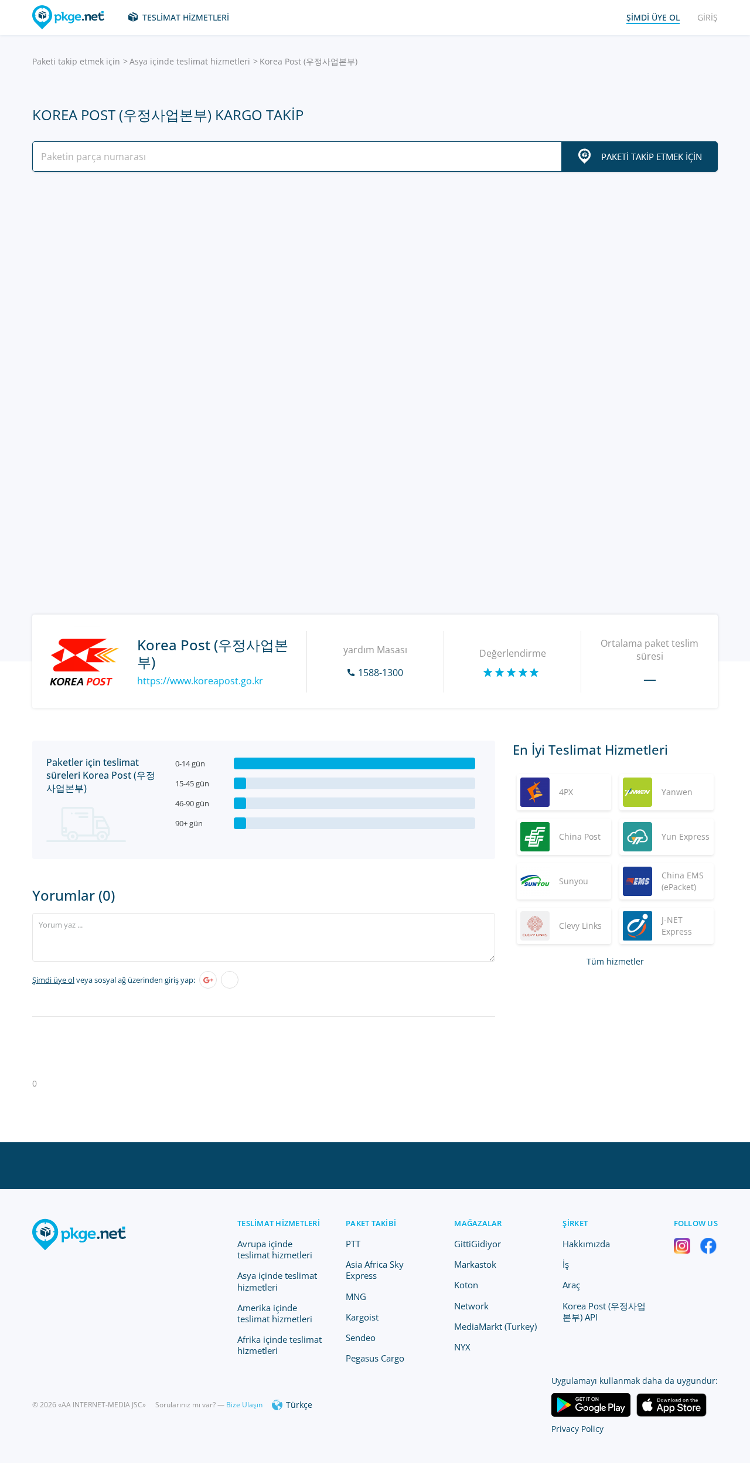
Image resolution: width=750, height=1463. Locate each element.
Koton (466, 1285)
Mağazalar (478, 1223)
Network (471, 1306)
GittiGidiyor (477, 1244)
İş (565, 1264)
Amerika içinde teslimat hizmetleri (274, 1313)
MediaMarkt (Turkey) (495, 1326)
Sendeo (361, 1337)
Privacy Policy (577, 1429)
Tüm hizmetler (615, 961)
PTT (353, 1244)
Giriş (707, 17)
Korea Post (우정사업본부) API (604, 1311)
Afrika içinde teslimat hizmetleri (279, 1344)
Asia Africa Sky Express (375, 1269)
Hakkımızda (586, 1244)
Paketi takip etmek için (76, 61)
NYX (462, 1347)
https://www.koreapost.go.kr (200, 681)
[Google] (208, 980)
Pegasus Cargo (375, 1358)
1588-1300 (380, 672)
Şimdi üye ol (53, 980)
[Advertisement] (375, 283)
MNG (356, 1296)
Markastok (475, 1264)
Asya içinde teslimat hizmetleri (189, 61)
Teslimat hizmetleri (185, 17)
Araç (571, 1285)
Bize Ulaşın (244, 1405)
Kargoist (362, 1317)
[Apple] (229, 980)
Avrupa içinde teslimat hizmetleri (274, 1249)
